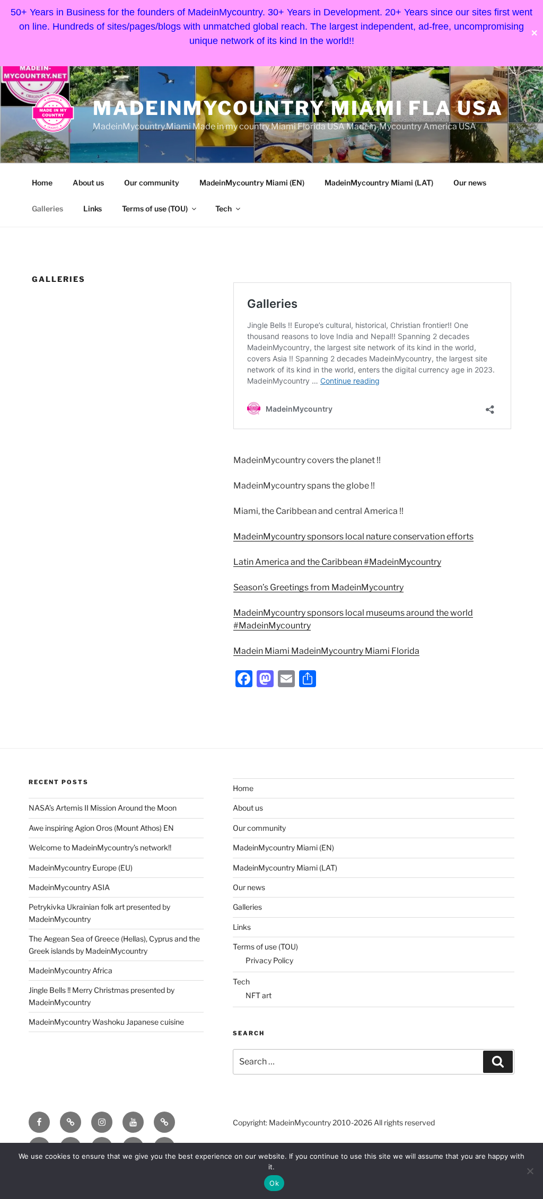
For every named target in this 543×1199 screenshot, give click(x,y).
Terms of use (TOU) (155, 208)
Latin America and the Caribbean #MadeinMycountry (337, 562)
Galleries (47, 208)
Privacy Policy (269, 960)
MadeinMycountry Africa (70, 970)
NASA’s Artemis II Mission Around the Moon (103, 807)
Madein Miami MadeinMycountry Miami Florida (326, 651)
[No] (529, 1171)
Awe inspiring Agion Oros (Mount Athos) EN (101, 827)
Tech (223, 208)
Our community (151, 182)
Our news (469, 182)
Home (42, 182)
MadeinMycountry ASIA (69, 887)
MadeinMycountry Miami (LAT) (379, 182)
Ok (274, 1183)
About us (88, 182)
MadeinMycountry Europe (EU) (81, 867)
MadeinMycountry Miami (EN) (251, 182)
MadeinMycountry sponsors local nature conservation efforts (353, 536)
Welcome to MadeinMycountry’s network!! (100, 847)
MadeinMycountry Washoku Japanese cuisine (106, 1021)
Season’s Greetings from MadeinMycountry (318, 587)
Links (92, 208)
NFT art (259, 995)
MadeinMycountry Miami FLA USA (298, 108)
